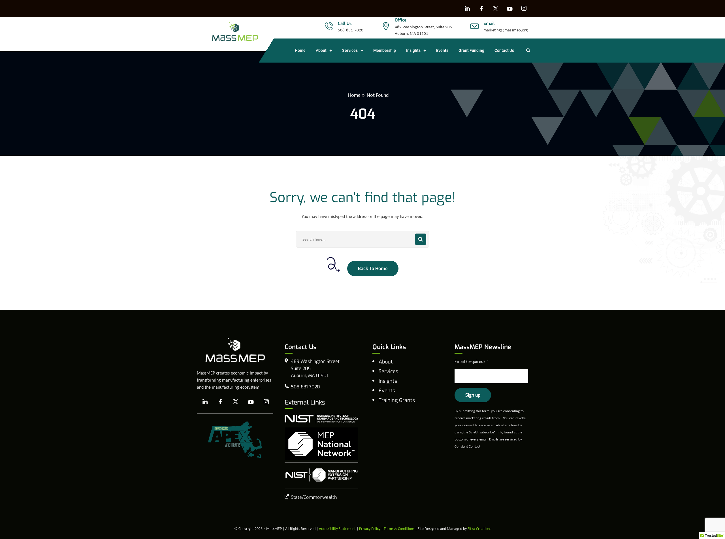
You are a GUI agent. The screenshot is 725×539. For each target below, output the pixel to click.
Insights (413, 50)
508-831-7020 (350, 30)
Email (489, 23)
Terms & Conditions (399, 528)
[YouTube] (510, 8)
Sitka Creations (479, 528)
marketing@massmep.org (505, 30)
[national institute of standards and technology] (321, 418)
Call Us (345, 23)
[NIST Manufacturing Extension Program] (321, 474)
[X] (495, 8)
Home (300, 50)
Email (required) (471, 361)
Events (442, 50)
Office (400, 20)
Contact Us (504, 50)
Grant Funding (471, 50)
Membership (384, 50)
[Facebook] (481, 8)
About (321, 50)
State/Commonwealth (314, 497)
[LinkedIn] (467, 8)
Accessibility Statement (337, 528)
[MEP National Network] (321, 444)
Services (350, 50)
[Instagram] (524, 8)
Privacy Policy (369, 528)
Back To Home (373, 268)
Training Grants (397, 400)
